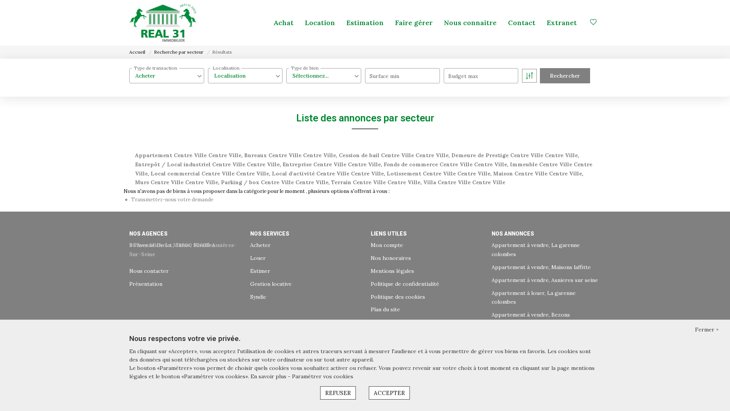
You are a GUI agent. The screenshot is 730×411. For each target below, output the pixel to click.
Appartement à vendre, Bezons (531, 314)
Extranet (562, 22)
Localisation (226, 68)
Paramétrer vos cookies (322, 376)
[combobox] (167, 75)
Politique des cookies (398, 296)
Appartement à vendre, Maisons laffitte (541, 267)
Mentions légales (392, 271)
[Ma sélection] (593, 23)
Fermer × (707, 329)
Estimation (365, 22)
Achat (283, 22)
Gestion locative (271, 283)
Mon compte (387, 245)
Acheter (260, 245)
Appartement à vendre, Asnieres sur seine (545, 280)
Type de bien (305, 68)
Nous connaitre (470, 22)
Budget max (463, 76)
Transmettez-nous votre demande (172, 199)
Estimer (260, 271)
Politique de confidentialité (405, 283)
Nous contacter (149, 271)
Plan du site (385, 309)
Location (320, 22)
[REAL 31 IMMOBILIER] (163, 23)
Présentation (145, 283)
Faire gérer (414, 22)
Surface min (384, 76)
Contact (521, 22)
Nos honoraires (391, 258)
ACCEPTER (389, 393)
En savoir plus (269, 376)
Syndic (258, 296)
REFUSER (338, 393)
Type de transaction (155, 68)
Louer (258, 258)
